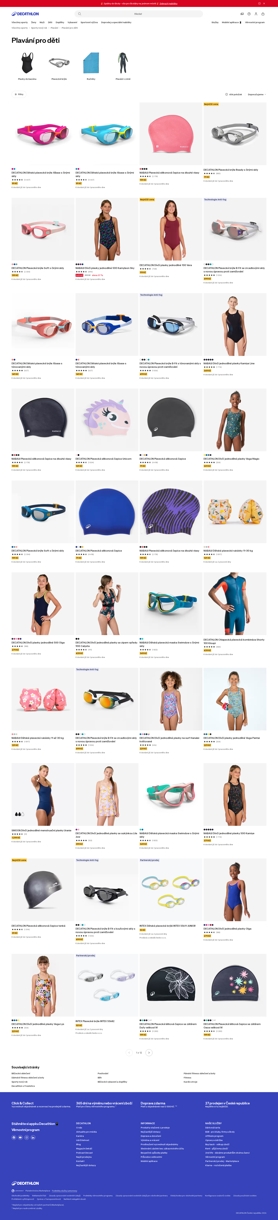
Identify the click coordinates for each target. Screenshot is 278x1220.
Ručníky (91, 79)
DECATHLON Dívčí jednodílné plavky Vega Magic (231, 458)
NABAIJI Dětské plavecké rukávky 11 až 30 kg (38, 738)
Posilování (103, 1073)
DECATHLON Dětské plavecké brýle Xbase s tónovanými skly (37, 365)
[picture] (43, 133)
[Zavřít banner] (264, 3)
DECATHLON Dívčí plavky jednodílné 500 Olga (38, 642)
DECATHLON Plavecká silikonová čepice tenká (38, 925)
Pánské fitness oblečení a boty (199, 1073)
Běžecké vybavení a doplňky (112, 1082)
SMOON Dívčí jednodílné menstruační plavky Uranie (41, 830)
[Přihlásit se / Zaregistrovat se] (256, 13)
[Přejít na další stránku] (149, 1052)
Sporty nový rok (20, 1082)
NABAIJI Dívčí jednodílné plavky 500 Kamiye (229, 833)
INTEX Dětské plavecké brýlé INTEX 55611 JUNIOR (168, 925)
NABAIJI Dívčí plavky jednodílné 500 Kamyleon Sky (105, 268)
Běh (100, 1077)
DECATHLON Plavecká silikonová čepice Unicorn (103, 458)
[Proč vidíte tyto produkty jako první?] (226, 94)
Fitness (187, 1077)
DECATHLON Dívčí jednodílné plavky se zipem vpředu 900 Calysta (106, 644)
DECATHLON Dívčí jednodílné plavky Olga (227, 928)
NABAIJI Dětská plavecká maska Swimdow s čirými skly (169, 644)
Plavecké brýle (59, 79)
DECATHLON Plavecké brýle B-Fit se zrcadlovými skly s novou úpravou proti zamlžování (234, 270)
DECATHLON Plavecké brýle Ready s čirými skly (231, 169)
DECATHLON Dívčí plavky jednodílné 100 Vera (166, 265)
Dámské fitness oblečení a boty (28, 1077)
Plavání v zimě (123, 79)
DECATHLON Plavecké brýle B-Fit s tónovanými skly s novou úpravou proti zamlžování (170, 365)
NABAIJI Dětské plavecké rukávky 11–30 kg (228, 550)
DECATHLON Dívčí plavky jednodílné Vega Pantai (232, 738)
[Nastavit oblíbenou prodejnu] (242, 13)
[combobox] (257, 94)
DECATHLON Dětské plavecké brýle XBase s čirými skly (41, 174)
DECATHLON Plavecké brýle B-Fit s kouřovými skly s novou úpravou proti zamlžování (105, 930)
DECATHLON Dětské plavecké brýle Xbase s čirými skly (105, 174)
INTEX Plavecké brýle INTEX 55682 (95, 1021)
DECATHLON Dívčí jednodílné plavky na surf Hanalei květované (169, 740)
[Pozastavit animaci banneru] (259, 3)
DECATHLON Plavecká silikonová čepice (163, 458)
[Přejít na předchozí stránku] (129, 1052)
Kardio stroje (190, 1082)
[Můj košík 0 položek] (262, 13)
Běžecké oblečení (21, 1073)
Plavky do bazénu (27, 79)
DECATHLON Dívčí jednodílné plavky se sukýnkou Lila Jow (106, 835)
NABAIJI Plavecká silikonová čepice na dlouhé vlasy (169, 172)
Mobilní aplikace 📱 (232, 22)
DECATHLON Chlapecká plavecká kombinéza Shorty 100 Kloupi (234, 641)
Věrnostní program (255, 22)
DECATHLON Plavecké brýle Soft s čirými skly (38, 268)
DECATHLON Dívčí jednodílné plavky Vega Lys (38, 1024)
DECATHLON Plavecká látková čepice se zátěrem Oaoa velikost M (232, 1026)
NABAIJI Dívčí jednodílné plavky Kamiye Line (229, 363)
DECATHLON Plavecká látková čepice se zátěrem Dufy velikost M (168, 1026)
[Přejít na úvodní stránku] (25, 14)
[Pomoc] (249, 13)
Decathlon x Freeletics (23, 1086)
